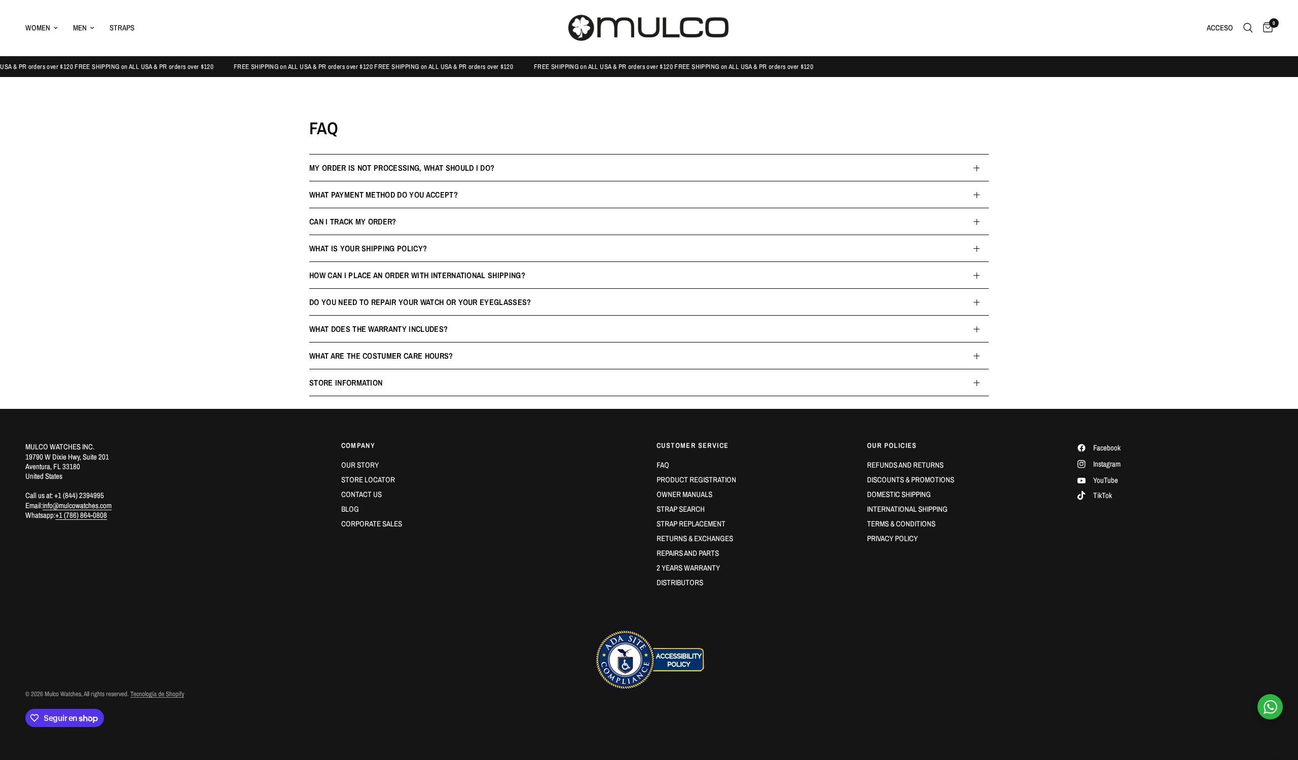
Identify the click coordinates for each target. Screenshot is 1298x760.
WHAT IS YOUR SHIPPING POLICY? (368, 248)
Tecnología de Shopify (157, 694)
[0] (1265, 28)
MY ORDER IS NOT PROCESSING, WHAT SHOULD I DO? (401, 167)
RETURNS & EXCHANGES (695, 538)
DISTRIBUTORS (680, 582)
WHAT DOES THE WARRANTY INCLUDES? (378, 328)
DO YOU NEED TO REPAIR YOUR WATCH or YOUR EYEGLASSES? (420, 302)
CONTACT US (361, 494)
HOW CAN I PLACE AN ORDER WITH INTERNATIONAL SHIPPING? (417, 275)
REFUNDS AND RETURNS (905, 465)
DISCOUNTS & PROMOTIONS (910, 479)
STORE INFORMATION (345, 382)
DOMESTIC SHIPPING (899, 494)
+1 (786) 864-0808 (81, 515)
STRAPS (122, 27)
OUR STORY (360, 465)
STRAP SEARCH (681, 509)
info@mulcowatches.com (77, 505)
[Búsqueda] (1248, 28)
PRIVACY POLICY (892, 538)
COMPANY (358, 445)
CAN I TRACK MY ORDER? (352, 221)
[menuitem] (45, 28)
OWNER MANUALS (684, 494)
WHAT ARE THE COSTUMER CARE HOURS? (381, 355)
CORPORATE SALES (371, 523)
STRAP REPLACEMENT (691, 523)
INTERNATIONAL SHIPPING (907, 509)
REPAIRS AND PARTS (688, 553)
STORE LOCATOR (368, 479)
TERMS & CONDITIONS (901, 523)
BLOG (350, 509)
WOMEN (37, 27)
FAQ (663, 465)
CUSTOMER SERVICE (693, 445)
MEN (80, 27)
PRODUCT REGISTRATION (696, 479)
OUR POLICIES (892, 445)
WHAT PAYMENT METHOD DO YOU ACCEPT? (383, 194)
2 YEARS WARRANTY (688, 567)
